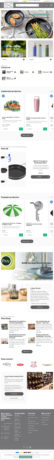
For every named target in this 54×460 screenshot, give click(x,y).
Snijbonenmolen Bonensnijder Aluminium (34, 224)
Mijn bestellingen (45, 417)
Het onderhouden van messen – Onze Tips (43, 322)
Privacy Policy (31, 428)
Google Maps (14, 393)
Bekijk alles (40, 307)
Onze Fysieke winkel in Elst (33, 418)
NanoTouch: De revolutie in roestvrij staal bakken (17, 322)
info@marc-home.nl (6, 437)
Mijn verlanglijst (45, 420)
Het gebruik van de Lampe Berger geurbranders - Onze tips (17, 336)
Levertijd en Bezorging (33, 430)
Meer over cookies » (37, 457)
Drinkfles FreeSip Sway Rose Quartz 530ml (36, 118)
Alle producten (45, 424)
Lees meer (11, 332)
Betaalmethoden (32, 421)
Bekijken (40, 177)
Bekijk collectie (26, 135)
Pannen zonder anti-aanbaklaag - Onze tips (43, 335)
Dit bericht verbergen (25, 457)
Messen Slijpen (31, 415)
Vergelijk (6, 128)
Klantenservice (31, 426)
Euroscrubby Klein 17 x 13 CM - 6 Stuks (11, 118)
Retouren (30, 432)
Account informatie (46, 415)
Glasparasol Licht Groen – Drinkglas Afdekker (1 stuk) (12, 224)
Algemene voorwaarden (33, 423)
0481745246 (7, 433)
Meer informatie (14, 398)
